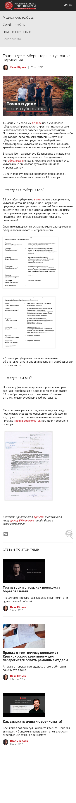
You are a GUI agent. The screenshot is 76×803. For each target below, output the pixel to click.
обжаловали (16, 160)
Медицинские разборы (18, 17)
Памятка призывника (17, 32)
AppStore (39, 517)
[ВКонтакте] (6, 534)
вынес (38, 199)
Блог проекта (12, 39)
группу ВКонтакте (22, 520)
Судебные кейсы (14, 25)
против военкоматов (27, 420)
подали (37, 123)
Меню (67, 5)
